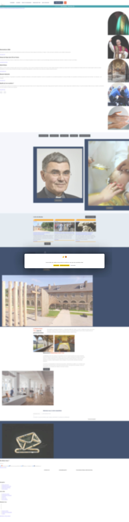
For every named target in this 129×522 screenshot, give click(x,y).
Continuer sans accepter (64, 265)
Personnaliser (72, 265)
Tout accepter (56, 265)
